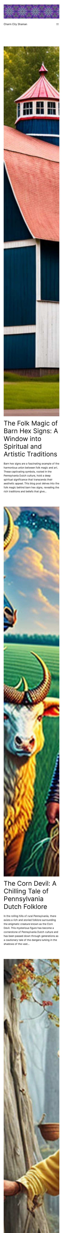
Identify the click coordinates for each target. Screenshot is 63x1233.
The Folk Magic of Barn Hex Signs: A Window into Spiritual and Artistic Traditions (31, 438)
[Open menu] (57, 24)
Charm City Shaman (15, 24)
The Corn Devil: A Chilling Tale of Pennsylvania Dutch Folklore (30, 895)
